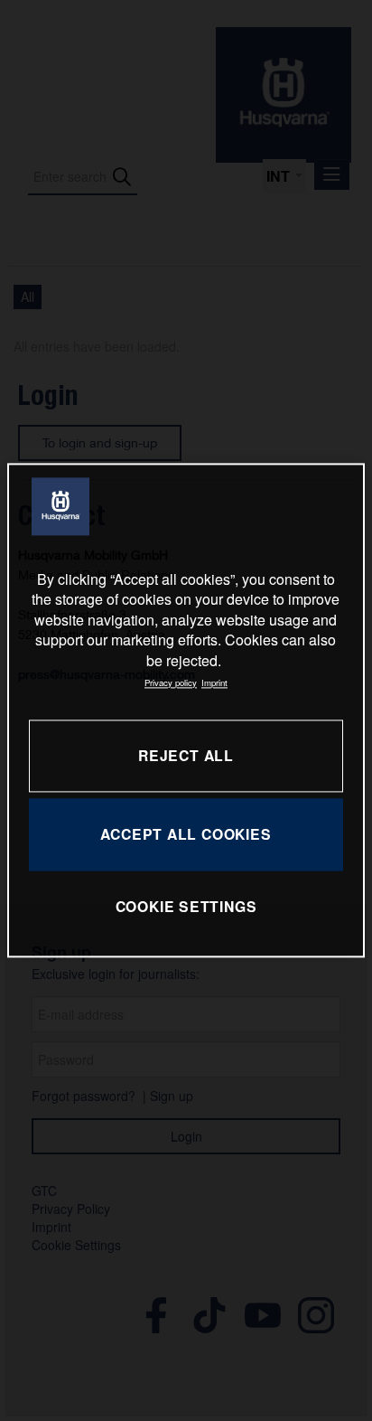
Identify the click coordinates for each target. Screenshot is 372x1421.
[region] (185, 710)
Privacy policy (170, 682)
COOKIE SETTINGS (186, 906)
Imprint (214, 682)
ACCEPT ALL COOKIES (185, 834)
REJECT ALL (186, 756)
